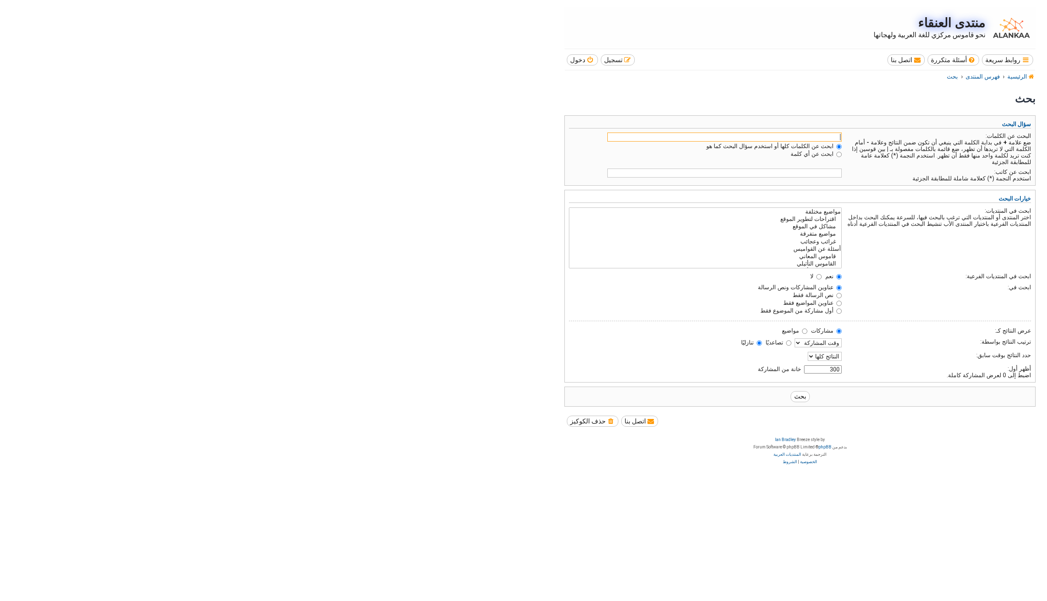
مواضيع (791, 330)
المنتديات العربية (787, 454)
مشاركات (823, 330)
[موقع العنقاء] (1009, 28)
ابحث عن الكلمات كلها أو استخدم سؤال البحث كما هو (770, 146)
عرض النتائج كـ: (1013, 330)
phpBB (824, 447)
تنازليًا (748, 342)
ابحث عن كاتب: (1012, 172)
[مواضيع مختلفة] (705, 212)
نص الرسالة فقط (814, 295)
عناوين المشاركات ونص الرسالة (796, 287)
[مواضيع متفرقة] (705, 234)
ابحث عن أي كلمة (813, 154)
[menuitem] (954, 59)
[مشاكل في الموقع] (705, 226)
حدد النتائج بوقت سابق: (1003, 355)
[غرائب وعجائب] (705, 241)
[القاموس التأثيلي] (705, 264)
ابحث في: (1019, 287)
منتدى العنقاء (952, 22)
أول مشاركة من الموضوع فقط (797, 310)
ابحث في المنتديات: (1008, 210)
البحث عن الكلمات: (1008, 136)
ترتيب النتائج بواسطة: (1005, 341)
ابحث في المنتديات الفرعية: (998, 276)
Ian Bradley (785, 439)
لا (812, 276)
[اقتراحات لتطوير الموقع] (705, 219)
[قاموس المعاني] (705, 256)
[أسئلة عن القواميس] (705, 249)
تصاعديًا (775, 342)
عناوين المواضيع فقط (809, 302)
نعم (830, 276)
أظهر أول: (1019, 368)
